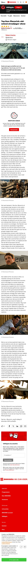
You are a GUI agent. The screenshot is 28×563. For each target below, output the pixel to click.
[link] (2, 37)
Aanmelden (8, 460)
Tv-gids (10, 15)
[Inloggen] (23, 2)
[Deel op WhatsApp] (21, 426)
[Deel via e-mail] (25, 426)
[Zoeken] (18, 2)
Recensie (10, 28)
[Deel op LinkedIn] (17, 426)
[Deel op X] (13, 426)
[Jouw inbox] (20, 2)
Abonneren (16, 15)
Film (6, 28)
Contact (23, 15)
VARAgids (10, 7)
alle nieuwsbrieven (15, 464)
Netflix (3, 28)
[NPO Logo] (26, 2)
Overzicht (3, 15)
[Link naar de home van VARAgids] (3, 7)
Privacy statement (9, 470)
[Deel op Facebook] (9, 426)
